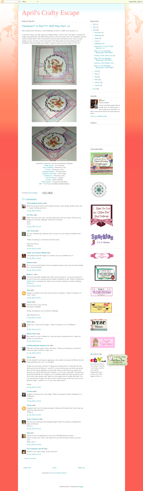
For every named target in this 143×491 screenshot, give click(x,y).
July (96, 41)
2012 (94, 30)
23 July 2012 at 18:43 (34, 401)
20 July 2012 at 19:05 (34, 270)
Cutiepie (48, 179)
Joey (28, 290)
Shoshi (29, 357)
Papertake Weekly (48, 171)
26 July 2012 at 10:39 (34, 444)
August (97, 38)
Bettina (29, 283)
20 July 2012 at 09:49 (34, 211)
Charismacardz (46, 182)
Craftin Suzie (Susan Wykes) (36, 253)
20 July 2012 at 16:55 (34, 258)
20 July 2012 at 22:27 (34, 329)
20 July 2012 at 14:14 (34, 226)
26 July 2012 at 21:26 (34, 454)
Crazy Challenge (48, 167)
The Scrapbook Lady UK (35, 449)
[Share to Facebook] (49, 193)
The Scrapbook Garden (35, 203)
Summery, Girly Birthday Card (103, 63)
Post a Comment (30, 458)
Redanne (30, 262)
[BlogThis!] (45, 193)
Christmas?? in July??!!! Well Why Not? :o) (103, 47)
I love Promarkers (51, 177)
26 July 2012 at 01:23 (34, 429)
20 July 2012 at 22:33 (34, 341)
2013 (94, 27)
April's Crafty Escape (50, 12)
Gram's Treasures (33, 419)
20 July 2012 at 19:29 (34, 286)
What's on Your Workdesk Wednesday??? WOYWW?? (104, 66)
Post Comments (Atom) (58, 473)
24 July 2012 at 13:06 (34, 415)
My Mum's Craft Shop (49, 173)
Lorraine (30, 391)
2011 (94, 89)
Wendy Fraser (31, 334)
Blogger (80, 486)
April (96, 77)
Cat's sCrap (31, 231)
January (97, 85)
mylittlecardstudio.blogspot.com (38, 345)
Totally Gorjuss (49, 165)
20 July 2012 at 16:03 (34, 248)
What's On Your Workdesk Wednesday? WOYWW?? (103, 59)
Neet (28, 433)
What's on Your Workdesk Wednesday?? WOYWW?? (103, 52)
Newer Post (27, 468)
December (98, 32)
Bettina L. (30, 274)
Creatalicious (48, 175)
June (96, 71)
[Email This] (43, 193)
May (96, 74)
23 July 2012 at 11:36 (34, 387)
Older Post (81, 468)
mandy (29, 302)
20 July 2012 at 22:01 (34, 298)
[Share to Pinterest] (51, 193)
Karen (29, 322)
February (98, 82)
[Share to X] (47, 193)
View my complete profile (98, 116)
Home (54, 468)
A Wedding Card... (100, 43)
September (98, 35)
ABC (40, 184)
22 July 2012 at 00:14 (34, 353)
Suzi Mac (30, 215)
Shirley (29, 405)
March (97, 80)
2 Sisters (48, 169)
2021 (94, 24)
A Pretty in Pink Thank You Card (104, 55)
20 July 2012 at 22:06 (34, 318)
